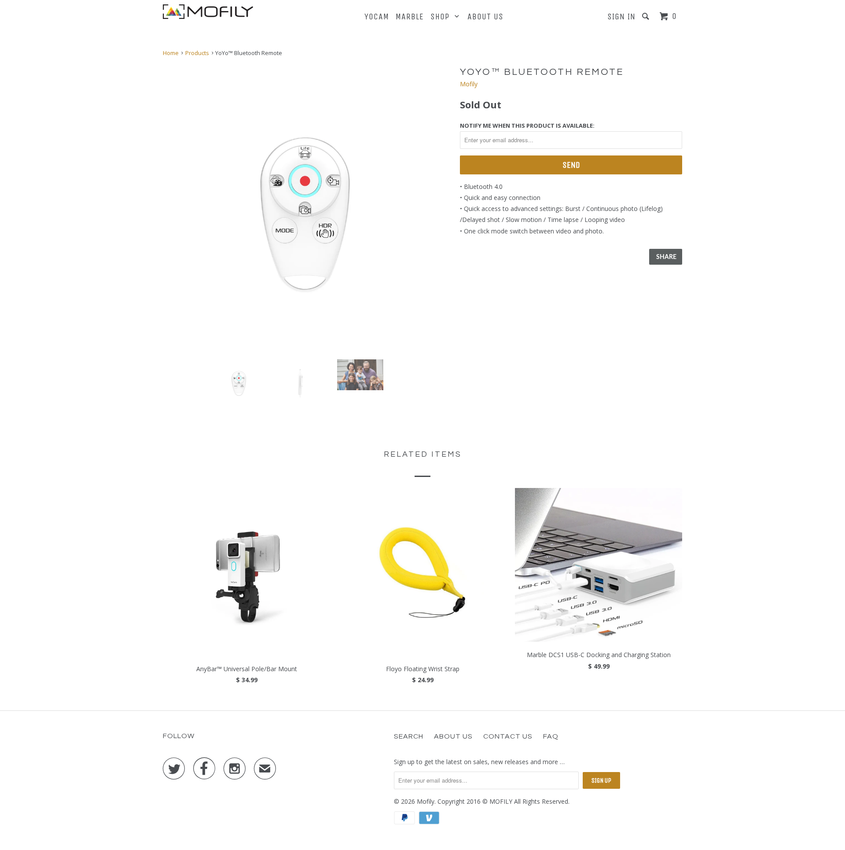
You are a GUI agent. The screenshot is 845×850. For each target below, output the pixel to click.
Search (408, 736)
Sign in (621, 16)
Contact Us (508, 736)
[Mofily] (208, 11)
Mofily (469, 84)
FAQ (550, 736)
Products (197, 53)
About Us (485, 16)
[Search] (646, 16)
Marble (410, 16)
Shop (442, 16)
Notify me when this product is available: (527, 125)
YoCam (376, 16)
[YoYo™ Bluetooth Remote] (307, 208)
